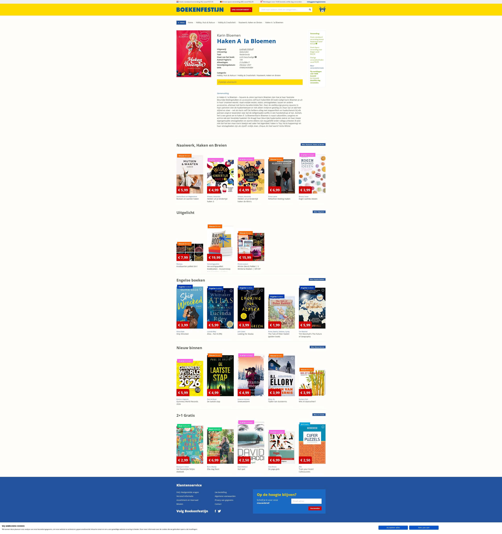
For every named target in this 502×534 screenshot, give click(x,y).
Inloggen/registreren (316, 2)
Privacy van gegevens (224, 500)
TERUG (182, 23)
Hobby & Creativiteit (227, 22)
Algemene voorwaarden (225, 496)
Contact (218, 504)
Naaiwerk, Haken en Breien (250, 22)
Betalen (179, 504)
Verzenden (315, 508)
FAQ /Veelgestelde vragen (187, 492)
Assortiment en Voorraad (187, 500)
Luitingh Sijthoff (246, 49)
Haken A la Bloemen (274, 22)
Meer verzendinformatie (317, 67)
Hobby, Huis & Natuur (205, 22)
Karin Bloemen (229, 35)
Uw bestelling (221, 492)
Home (190, 22)
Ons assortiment (240, 9)
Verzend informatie (184, 496)
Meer (313, 144)
